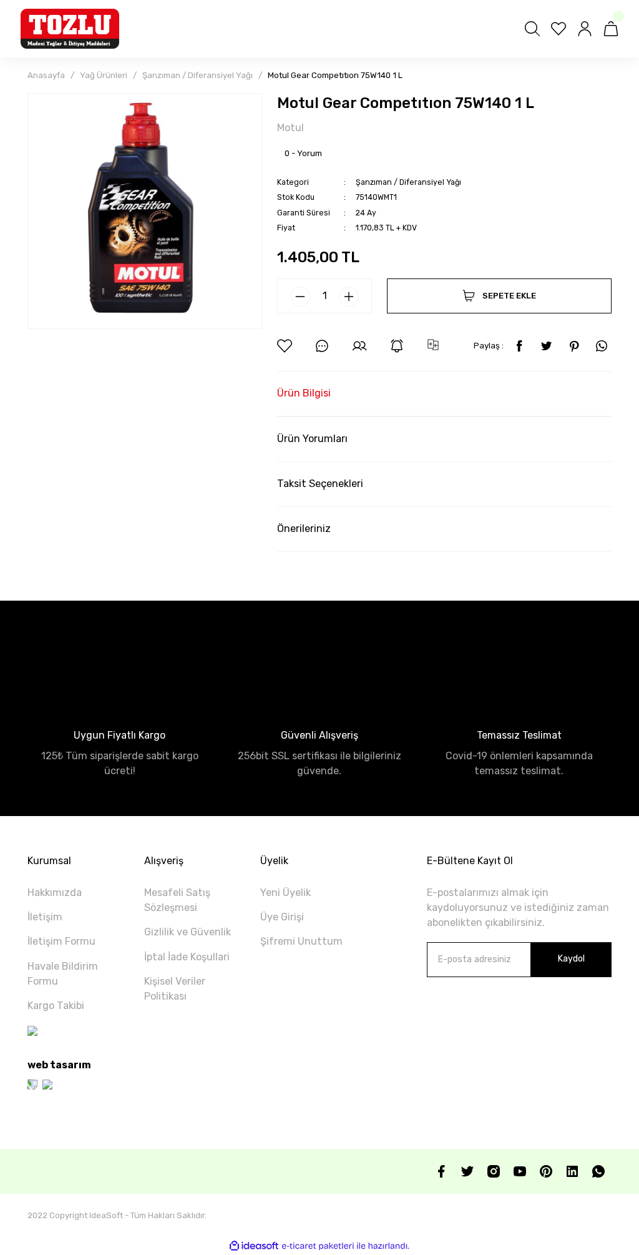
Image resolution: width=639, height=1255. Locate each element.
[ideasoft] (254, 1246)
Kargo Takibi (55, 1005)
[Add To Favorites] (284, 345)
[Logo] (70, 29)
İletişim (44, 917)
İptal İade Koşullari (187, 957)
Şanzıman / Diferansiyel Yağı (408, 182)
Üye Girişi (282, 917)
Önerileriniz (304, 528)
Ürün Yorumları (312, 439)
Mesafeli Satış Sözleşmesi (177, 900)
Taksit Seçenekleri (320, 484)
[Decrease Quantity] (300, 297)
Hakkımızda (54, 892)
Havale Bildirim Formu (62, 973)
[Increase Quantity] (349, 297)
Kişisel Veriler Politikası (174, 988)
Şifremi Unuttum (301, 941)
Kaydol (571, 958)
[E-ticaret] (317, 1246)
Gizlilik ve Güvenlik (187, 932)
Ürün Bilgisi (304, 393)
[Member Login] (584, 28)
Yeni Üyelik (285, 892)
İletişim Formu (61, 941)
